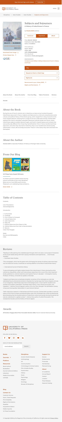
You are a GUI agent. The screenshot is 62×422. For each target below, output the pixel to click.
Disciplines (7, 15)
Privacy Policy (54, 418)
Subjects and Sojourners (41, 15)
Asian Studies (17, 15)
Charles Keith (30, 31)
